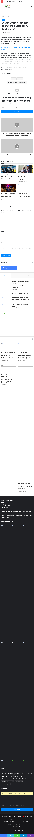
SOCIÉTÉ (21, 824)
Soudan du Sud (19, 781)
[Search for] (32, 7)
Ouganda (15, 778)
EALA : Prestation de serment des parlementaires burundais (23, 177)
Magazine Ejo (27, 816)
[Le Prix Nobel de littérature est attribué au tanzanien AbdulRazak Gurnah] (25, 188)
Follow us (4, 788)
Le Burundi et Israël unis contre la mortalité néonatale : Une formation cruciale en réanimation (8, 356)
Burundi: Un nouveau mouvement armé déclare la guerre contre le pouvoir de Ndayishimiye (25, 486)
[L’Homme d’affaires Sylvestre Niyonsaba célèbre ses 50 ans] (6, 300)
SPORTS (27, 824)
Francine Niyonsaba (6, 778)
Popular (5, 275)
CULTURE (27, 821)
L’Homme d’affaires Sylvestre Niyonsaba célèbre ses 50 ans (20, 298)
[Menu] (2, 7)
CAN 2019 (23, 773)
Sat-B (12, 781)
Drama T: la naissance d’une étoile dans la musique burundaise (22, 292)
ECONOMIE (11, 821)
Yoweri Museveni (6, 784)
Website (3, 242)
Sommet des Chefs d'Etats (17, 82)
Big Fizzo (4, 773)
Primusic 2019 (22, 778)
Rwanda (29, 778)
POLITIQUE (18, 821)
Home (4, 16)
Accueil (6, 821)
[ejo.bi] (7, 6)
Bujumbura (10, 773)
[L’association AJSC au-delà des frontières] (8, 169)
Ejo (7, 776)
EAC (8, 16)
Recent (16, 275)
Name (3, 231)
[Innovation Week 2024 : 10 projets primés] (6, 762)
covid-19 (30, 773)
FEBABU (16, 776)
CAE (14, 79)
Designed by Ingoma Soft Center (17, 819)
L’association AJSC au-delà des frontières (8, 175)
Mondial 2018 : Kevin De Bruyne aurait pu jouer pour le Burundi (20, 281)
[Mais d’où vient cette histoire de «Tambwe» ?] (6, 307)
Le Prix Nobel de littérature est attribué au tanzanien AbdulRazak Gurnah (25, 196)
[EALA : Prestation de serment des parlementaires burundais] (25, 169)
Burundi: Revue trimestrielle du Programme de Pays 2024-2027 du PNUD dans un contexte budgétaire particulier (7, 379)
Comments (28, 275)
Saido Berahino (5, 781)
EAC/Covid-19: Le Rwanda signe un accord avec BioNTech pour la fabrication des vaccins (8, 196)
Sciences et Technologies (11, 824)
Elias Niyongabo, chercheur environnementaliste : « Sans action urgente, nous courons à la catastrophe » (24, 356)
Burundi (17, 773)
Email (3, 237)
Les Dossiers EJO (17, 826)
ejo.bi (11, 776)
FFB (21, 776)
